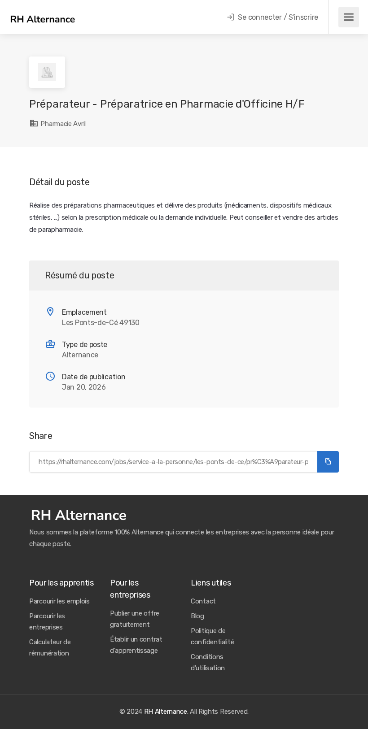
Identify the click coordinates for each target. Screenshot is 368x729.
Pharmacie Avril (62, 124)
